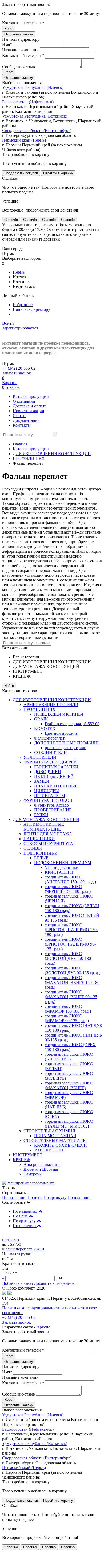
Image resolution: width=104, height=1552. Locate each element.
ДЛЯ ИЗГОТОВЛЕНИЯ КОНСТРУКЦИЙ (52, 453)
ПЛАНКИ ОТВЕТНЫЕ (56, 786)
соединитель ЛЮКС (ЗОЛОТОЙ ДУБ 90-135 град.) (72, 970)
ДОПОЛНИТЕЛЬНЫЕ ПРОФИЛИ (66, 743)
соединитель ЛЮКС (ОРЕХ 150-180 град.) (70, 1047)
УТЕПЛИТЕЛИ (48, 1150)
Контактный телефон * (23, 22)
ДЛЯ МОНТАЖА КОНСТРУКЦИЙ (46, 819)
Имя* (7, 44)
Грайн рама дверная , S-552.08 (72, 723)
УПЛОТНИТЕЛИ (39, 757)
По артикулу (54, 1197)
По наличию (78, 1197)
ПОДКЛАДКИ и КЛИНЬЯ (58, 714)
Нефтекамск (24, 286)
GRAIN (41, 719)
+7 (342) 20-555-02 (18, 368)
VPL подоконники (61, 867)
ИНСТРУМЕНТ (27, 1155)
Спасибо (11, 220)
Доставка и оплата (29, 406)
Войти (8, 323)
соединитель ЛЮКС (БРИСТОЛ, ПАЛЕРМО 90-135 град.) (70, 944)
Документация (26, 420)
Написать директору (31, 309)
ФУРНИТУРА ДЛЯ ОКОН (48, 800)
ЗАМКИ (41, 781)
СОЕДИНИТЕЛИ (50, 752)
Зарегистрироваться (20, 328)
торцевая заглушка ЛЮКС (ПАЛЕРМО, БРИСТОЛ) (69, 1123)
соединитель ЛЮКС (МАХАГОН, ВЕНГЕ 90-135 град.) (71, 997)
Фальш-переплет (49, 738)
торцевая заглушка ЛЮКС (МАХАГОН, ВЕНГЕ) (69, 1085)
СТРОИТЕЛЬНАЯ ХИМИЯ (49, 1131)
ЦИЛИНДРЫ (46, 791)
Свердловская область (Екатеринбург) (36, 130)
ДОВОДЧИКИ (47, 771)
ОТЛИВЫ (32, 848)
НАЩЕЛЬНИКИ (39, 838)
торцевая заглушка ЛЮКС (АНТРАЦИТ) (69, 1056)
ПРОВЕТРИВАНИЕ (53, 810)
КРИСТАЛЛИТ (59, 872)
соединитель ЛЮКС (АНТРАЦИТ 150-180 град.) (70, 879)
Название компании (20, 50)
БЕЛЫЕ (41, 858)
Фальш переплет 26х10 (23, 1249)
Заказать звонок (16, 373)
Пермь (19, 272)
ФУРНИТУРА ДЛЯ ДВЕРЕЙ (50, 762)
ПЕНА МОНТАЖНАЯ (55, 1135)
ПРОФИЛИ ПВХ (29, 458)
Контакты (22, 425)
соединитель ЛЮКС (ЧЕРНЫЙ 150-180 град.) (68, 889)
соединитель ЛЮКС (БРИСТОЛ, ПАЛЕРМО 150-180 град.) (71, 930)
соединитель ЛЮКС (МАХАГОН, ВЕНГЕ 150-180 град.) (72, 982)
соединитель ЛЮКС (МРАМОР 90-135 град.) (67, 1018)
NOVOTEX (44, 728)
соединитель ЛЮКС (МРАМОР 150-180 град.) (68, 1008)
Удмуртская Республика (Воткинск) (34, 116)
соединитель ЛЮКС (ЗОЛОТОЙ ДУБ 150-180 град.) (68, 958)
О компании (24, 401)
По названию (14, 1197)
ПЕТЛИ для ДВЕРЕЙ (54, 776)
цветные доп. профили (65, 747)
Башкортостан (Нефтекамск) (28, 102)
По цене (34, 1197)
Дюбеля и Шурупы (40, 1169)
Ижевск (20, 277)
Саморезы (32, 1174)
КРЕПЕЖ (21, 1159)
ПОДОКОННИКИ (40, 853)
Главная (20, 444)
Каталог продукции (31, 396)
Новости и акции (28, 410)
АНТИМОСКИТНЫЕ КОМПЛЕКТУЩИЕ (43, 826)
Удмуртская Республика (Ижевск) (32, 87)
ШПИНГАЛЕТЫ (49, 795)
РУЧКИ (41, 814)
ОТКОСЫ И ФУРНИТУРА (48, 843)
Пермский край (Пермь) (24, 140)
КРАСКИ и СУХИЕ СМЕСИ (60, 1145)
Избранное (23, 304)
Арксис (43, 1327)
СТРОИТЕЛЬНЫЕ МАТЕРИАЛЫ (55, 1140)
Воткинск (22, 281)
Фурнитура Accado (51, 805)
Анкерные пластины (42, 1164)
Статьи (19, 415)
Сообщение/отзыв (18, 66)
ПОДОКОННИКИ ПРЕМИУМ (62, 862)
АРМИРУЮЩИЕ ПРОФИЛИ (50, 704)
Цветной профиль (61, 733)
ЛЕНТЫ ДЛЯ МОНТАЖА (47, 834)
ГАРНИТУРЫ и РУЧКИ (56, 767)
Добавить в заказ (18, 1283)
